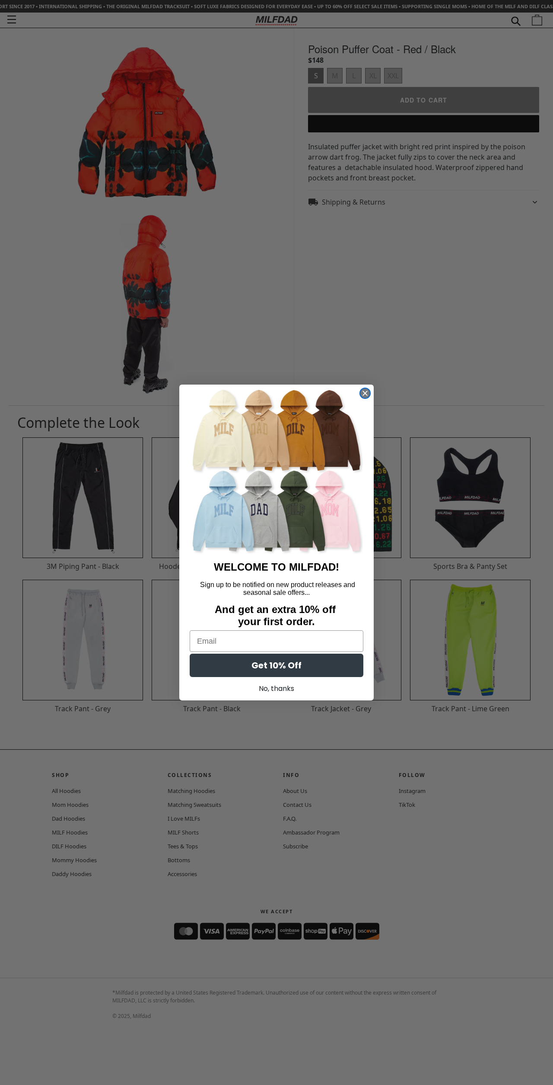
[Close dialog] (365, 393)
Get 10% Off (276, 665)
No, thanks (276, 688)
